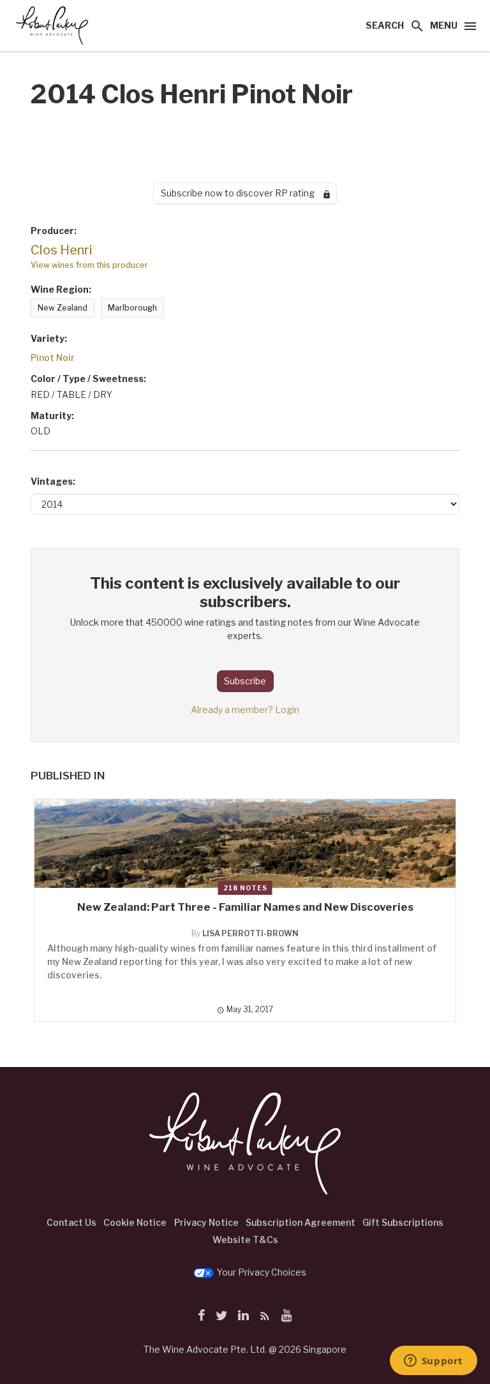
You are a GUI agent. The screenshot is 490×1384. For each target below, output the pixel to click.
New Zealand (62, 308)
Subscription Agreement (300, 1222)
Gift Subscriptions (402, 1222)
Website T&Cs (245, 1239)
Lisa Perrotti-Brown (250, 933)
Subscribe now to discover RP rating (242, 193)
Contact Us (71, 1222)
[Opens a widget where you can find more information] (433, 1362)
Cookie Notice (135, 1222)
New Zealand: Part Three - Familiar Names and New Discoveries (245, 907)
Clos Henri (62, 250)
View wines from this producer (89, 265)
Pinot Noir (53, 357)
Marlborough (132, 308)
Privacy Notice (206, 1222)
